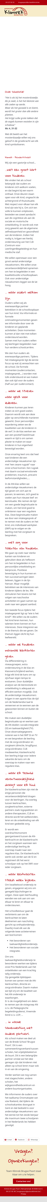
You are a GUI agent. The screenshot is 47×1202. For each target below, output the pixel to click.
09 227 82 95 (10, 2)
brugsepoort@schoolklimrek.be (28, 2)
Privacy (23, 1194)
